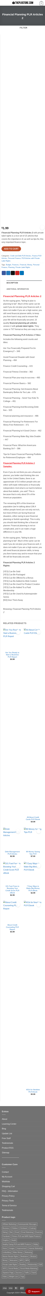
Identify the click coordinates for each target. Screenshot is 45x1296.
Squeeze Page (8, 1273)
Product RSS (8, 1148)
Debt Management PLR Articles (12, 853)
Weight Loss (13, 1276)
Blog (4, 1129)
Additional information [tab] (17, 289)
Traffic (26, 1273)
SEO (4, 1268)
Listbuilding (7, 1252)
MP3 (21, 1260)
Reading (23, 1264)
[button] (3, 3)
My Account (7, 1177)
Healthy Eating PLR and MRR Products (17, 1244)
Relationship (32, 1264)
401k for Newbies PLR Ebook (33, 1091)
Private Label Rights (23, 267)
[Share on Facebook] (4, 273)
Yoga (22, 1276)
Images (12, 1248)
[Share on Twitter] (8, 273)
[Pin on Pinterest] (17, 273)
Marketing (28, 1252)
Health (14, 1240)
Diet (11, 1232)
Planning (11, 267)
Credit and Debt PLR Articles (20, 256)
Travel (33, 1273)
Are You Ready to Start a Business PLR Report (12, 655)
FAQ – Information (10, 1191)
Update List (7, 1133)
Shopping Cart (8, 1186)
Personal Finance (14, 258)
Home (5, 1248)
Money (29, 265)
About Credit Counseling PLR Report (12, 927)
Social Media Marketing (28, 1268)
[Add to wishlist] (42, 227)
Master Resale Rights (10, 1256)
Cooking (32, 1228)
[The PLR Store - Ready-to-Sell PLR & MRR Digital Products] (23, 3)
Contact (5, 1172)
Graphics (6, 1240)
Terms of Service (9, 1205)
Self (40, 1264)
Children (15, 1228)
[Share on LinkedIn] (22, 273)
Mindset (33, 1256)
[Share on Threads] (13, 273)
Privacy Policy (8, 1196)
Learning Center (9, 1124)
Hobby (36, 1244)
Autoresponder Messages (27, 1224)
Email (17, 1232)
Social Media (13, 1268)
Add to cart (11, 249)
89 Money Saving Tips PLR (33, 853)
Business (6, 1228)
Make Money (17, 1252)
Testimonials (7, 1143)
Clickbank (23, 1228)
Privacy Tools (8, 1201)
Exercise (39, 1232)
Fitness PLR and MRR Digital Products (26, 1236)
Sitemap (5, 1153)
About (4, 1119)
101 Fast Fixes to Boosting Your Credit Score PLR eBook (12, 889)
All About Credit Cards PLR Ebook (33, 818)
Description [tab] (12, 283)
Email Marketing (27, 1232)
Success (19, 1273)
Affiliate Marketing (9, 1224)
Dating (5, 1232)
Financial (23, 265)
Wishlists (6, 1181)
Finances (15, 265)
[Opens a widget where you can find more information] (33, 1292)
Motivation (13, 1260)
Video (5, 1276)
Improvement (21, 1248)
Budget (8, 265)
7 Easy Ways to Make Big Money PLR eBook (33, 888)
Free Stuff (6, 1138)
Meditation (24, 1256)
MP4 (27, 1260)
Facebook (6, 1236)
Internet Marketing (35, 1248)
